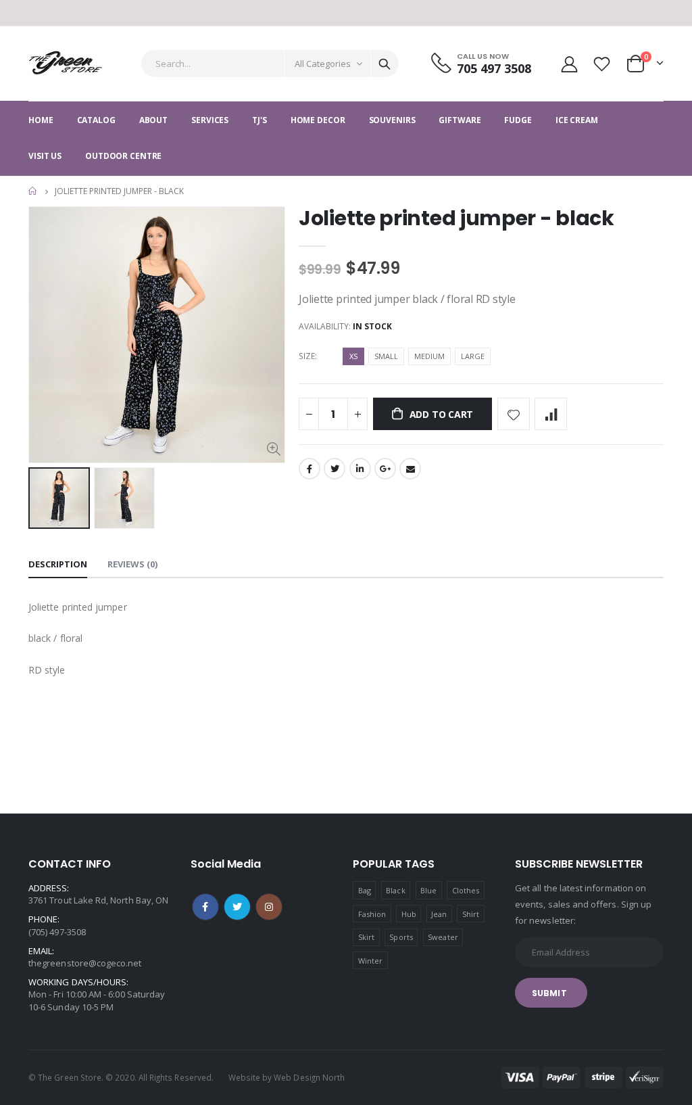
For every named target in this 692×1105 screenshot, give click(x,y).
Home (33, 191)
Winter (370, 961)
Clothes (465, 890)
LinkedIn (360, 468)
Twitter (334, 468)
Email (410, 468)
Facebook (309, 468)
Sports (400, 937)
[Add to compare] (551, 414)
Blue (428, 890)
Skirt (366, 937)
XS (353, 356)
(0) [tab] (132, 564)
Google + (385, 468)
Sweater (443, 937)
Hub (408, 914)
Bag (364, 890)
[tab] (57, 565)
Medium (429, 356)
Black (395, 890)
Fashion (372, 914)
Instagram (268, 906)
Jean (439, 914)
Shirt (470, 914)
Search (384, 63)
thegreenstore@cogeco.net (85, 963)
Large (473, 356)
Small (386, 356)
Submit (549, 993)
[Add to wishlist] (513, 414)
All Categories (323, 63)
